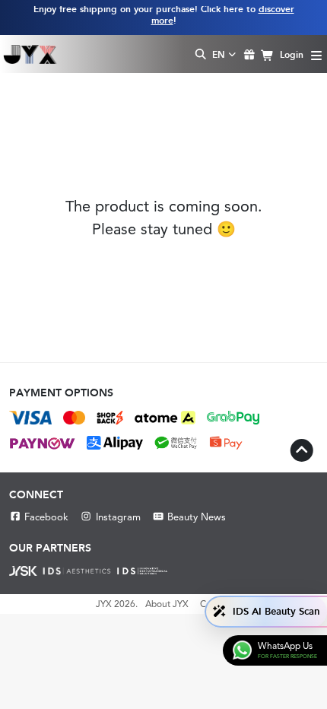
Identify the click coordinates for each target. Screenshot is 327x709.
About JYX (167, 604)
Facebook (46, 517)
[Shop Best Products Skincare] (30, 54)
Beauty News (196, 517)
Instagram (118, 517)
